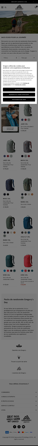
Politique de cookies (20, 84)
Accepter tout (19, 89)
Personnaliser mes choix (19, 99)
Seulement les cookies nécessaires (19, 94)
